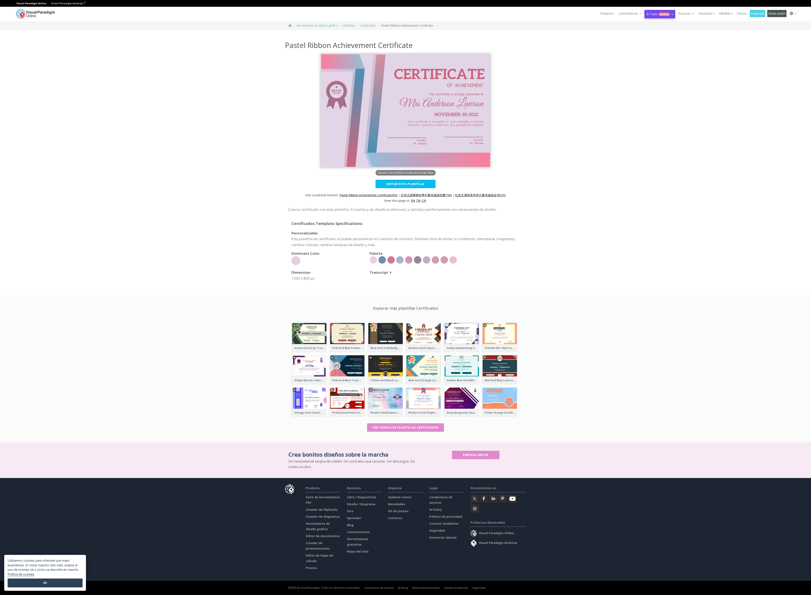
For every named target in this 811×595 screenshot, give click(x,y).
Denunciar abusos (443, 537)
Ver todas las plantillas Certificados (405, 427)
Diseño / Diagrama (361, 504)
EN (413, 201)
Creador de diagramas (323, 517)
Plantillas (349, 25)
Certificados (368, 25)
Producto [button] (606, 13)
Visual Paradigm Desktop (67, 3)
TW (418, 201)
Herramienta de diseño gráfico (317, 25)
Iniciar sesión (776, 13)
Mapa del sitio (358, 551)
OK (45, 582)
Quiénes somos (400, 497)
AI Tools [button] (657, 14)
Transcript (379, 272)
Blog (350, 525)
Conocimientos (358, 532)
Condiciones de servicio (378, 587)
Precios (742, 13)
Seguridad (437, 530)
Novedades (396, 504)
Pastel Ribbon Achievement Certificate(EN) (368, 195)
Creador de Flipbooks (322, 510)
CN (424, 201)
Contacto (395, 518)
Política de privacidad (445, 517)
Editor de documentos (323, 536)
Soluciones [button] (705, 13)
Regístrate (757, 13)
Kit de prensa (398, 511)
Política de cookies (21, 574)
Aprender (354, 518)
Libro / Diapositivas (361, 497)
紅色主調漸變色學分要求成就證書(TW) (426, 195)
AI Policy (435, 510)
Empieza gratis (475, 455)
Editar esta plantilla (405, 184)
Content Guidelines (444, 523)
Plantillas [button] (724, 13)
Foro (350, 511)
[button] (630, 13)
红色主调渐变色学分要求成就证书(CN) (480, 195)
